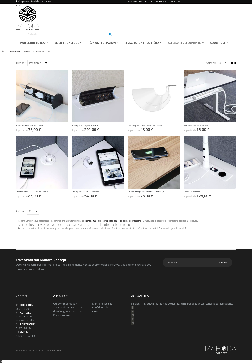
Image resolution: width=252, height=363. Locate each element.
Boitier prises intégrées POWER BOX (86, 125)
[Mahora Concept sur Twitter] (132, 311)
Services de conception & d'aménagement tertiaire (68, 309)
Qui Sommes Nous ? (65, 303)
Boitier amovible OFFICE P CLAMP (29, 125)
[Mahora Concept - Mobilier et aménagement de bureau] (126, 18)
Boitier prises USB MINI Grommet (85, 192)
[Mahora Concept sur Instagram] (132, 323)
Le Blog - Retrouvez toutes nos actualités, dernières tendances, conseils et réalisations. (182, 303)
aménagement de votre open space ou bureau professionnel (114, 221)
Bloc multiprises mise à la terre (196, 125)
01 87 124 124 (160, 1)
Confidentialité (100, 307)
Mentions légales (102, 303)
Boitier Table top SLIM (192, 192)
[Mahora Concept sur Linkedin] (132, 315)
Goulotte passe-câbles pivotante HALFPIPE (145, 125)
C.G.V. (95, 311)
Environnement (62, 315)
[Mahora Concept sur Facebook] (132, 307)
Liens (18, 5)
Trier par (20, 63)
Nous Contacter (139, 1)
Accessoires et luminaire (20, 51)
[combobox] (68, 34)
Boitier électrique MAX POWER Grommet (32, 192)
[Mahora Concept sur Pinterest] (132, 319)
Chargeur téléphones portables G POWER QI (146, 192)
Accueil (3, 51)
